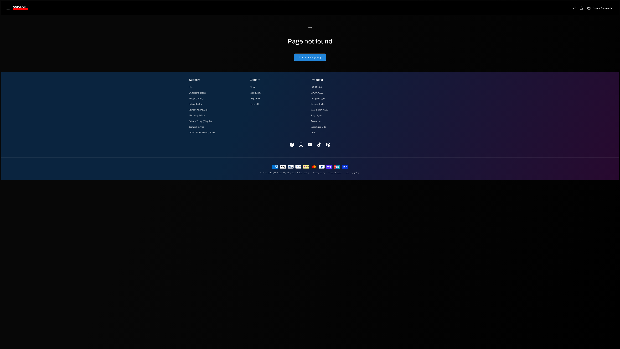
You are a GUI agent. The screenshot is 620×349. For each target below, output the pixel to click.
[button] (8, 8)
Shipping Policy (196, 98)
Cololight (272, 173)
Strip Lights (316, 115)
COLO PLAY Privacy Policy (202, 132)
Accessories (316, 121)
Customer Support (197, 93)
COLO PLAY (317, 93)
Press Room (255, 93)
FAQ (191, 87)
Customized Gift (318, 127)
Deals (313, 132)
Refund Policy (195, 104)
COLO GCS (316, 87)
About (252, 87)
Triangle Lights (318, 104)
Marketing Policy (197, 115)
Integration (255, 98)
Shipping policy (353, 173)
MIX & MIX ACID (319, 110)
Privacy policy (319, 173)
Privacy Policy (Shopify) (200, 121)
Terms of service (196, 127)
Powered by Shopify (285, 173)
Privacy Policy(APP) (198, 110)
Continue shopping (310, 57)
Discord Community (602, 8)
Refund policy (303, 173)
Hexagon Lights (318, 98)
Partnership (255, 104)
